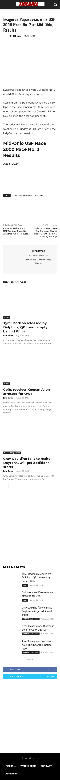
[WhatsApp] (28, 44)
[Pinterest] (21, 44)
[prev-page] (5, 486)
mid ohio (39, 195)
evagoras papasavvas (22, 195)
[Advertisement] (30, 528)
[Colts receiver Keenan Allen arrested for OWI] (30, 369)
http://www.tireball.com (38, 255)
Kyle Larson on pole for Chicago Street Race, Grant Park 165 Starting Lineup (45, 232)
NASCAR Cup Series (12, 453)
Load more (29, 659)
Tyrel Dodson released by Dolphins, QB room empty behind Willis (25, 327)
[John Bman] (6, 36)
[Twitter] (14, 44)
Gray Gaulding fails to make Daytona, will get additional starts (27, 463)
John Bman (15, 36)
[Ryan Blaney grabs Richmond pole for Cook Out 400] (11, 630)
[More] (36, 44)
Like (53, 669)
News (6, 317)
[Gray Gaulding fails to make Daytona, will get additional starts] (30, 438)
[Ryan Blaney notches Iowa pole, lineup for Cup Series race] (11, 645)
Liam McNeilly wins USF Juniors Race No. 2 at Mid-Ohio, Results (15, 231)
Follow (51, 676)
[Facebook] (6, 44)
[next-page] (10, 486)
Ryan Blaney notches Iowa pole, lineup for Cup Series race (37, 645)
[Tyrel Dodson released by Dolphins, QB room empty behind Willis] (30, 303)
